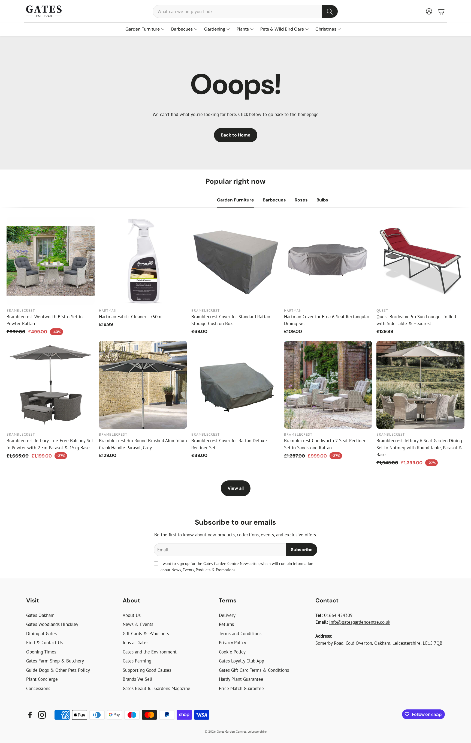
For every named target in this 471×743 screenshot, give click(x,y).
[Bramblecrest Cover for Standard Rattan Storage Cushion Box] (235, 261)
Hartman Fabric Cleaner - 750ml (131, 317)
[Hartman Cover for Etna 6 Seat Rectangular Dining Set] (328, 261)
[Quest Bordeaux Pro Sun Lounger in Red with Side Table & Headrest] (420, 261)
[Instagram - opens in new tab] (42, 715)
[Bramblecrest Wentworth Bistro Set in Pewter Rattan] (51, 261)
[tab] (235, 200)
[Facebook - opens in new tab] (30, 715)
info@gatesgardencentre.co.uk (359, 622)
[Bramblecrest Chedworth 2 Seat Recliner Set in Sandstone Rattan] (328, 385)
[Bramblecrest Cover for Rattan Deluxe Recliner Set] (235, 385)
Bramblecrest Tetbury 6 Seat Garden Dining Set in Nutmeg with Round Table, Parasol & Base (419, 447)
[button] (245, 11)
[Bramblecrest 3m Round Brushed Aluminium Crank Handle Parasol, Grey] (143, 385)
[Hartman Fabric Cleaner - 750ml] (143, 261)
